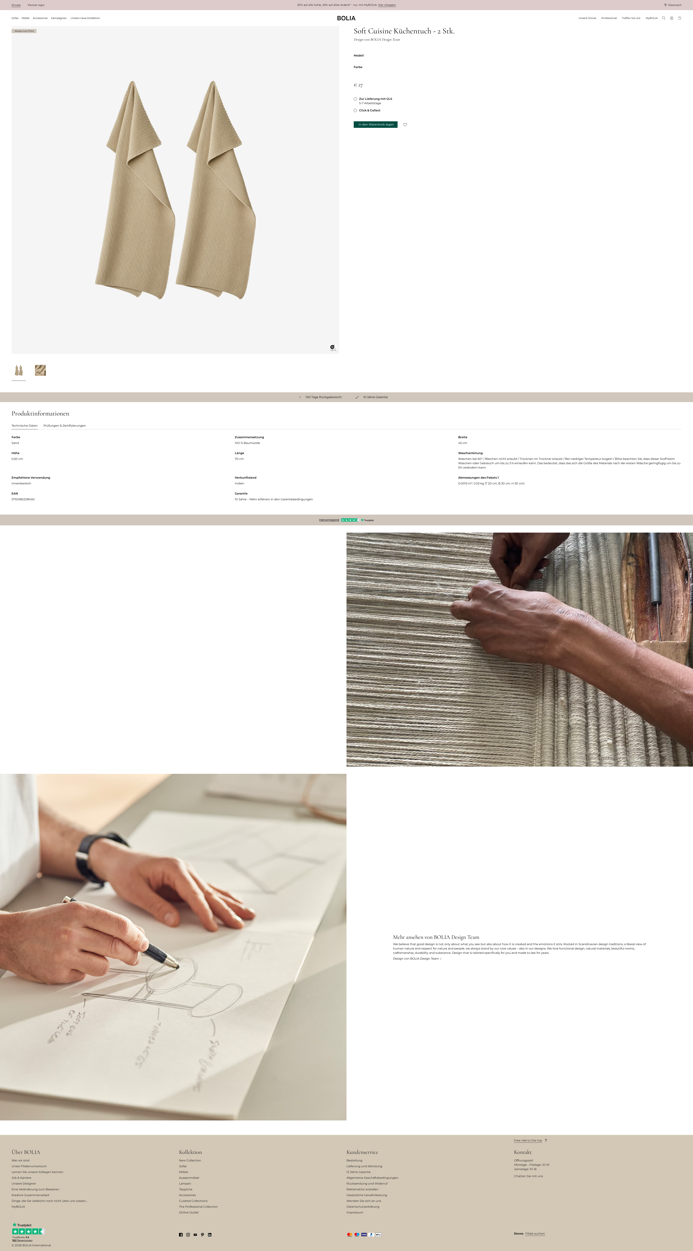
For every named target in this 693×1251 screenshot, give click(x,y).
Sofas (183, 1166)
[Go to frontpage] (346, 18)
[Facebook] (181, 1234)
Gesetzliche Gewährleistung (366, 1195)
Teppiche (185, 1189)
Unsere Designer (24, 1183)
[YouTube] (195, 1234)
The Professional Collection (198, 1206)
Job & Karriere (21, 1178)
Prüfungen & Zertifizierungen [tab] (64, 425)
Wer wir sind (20, 1160)
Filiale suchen (535, 1233)
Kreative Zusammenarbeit (30, 1195)
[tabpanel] (346, 471)
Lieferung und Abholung (364, 1166)
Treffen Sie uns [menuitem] (631, 18)
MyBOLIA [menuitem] (652, 18)
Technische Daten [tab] (25, 425)
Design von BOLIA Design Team (416, 958)
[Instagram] (188, 1234)
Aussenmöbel (189, 1178)
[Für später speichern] (405, 124)
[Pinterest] (202, 1234)
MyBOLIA (18, 1206)
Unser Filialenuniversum (29, 1166)
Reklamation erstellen (362, 1189)
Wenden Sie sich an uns (363, 1201)
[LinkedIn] (210, 1234)
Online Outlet (189, 1212)
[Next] (334, 371)
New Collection (190, 1160)
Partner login (36, 5)
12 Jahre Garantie (358, 1172)
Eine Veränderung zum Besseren (35, 1189)
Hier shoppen (387, 4)
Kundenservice (362, 1152)
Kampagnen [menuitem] (59, 18)
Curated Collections (193, 1201)
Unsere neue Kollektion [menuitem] (85, 18)
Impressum (354, 1212)
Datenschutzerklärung (362, 1206)
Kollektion (190, 1152)
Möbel (183, 1172)
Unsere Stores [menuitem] (587, 18)
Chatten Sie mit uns (528, 1176)
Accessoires (187, 1195)
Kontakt (523, 1152)
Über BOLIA (26, 1152)
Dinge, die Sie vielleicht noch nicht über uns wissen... (49, 1201)
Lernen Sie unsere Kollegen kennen (37, 1172)
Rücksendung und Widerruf (366, 1183)
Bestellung (354, 1160)
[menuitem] (664, 18)
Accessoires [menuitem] (40, 18)
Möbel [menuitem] (25, 18)
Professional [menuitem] (609, 18)
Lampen (185, 1183)
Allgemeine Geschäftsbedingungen (372, 1178)
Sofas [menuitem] (15, 18)
